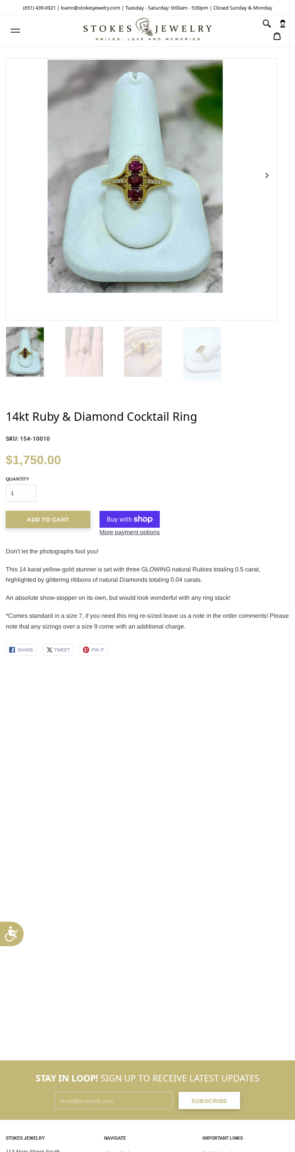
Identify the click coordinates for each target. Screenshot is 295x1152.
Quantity (17, 479)
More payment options (129, 532)
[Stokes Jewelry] (147, 30)
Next (266, 175)
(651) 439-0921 (39, 7)
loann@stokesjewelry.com (90, 7)
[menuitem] (282, 24)
